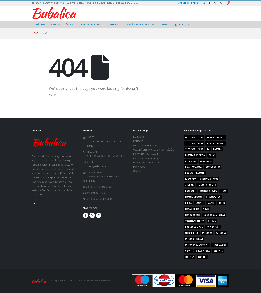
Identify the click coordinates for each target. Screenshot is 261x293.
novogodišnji (192, 215)
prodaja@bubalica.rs (98, 166)
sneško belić (191, 233)
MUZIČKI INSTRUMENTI (138, 24)
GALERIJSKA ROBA (90, 24)
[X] (215, 3)
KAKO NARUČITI (141, 137)
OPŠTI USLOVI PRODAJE (145, 145)
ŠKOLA (69, 24)
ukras (188, 251)
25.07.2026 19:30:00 (215, 143)
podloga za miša (194, 227)
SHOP (54, 24)
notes (221, 203)
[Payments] (180, 280)
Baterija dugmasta (195, 155)
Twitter (92, 215)
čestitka (189, 257)
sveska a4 (207, 233)
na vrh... (36, 203)
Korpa (194, 3)
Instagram (98, 215)
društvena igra (193, 167)
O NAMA (164, 24)
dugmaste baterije (194, 173)
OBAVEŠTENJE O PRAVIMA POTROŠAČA (153, 149)
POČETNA (40, 24)
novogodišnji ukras (214, 215)
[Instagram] (221, 3)
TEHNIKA (113, 24)
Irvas (223, 191)
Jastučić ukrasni (193, 197)
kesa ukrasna (213, 197)
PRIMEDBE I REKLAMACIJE (146, 158)
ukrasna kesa (202, 251)
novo (206, 209)
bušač (212, 155)
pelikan (212, 221)
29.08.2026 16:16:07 (194, 149)
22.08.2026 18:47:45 (194, 143)
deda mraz (190, 161)
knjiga (188, 203)
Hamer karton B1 (207, 185)
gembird (189, 185)
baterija (217, 149)
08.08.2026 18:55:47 (194, 137)
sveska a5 (221, 233)
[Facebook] (209, 3)
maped (211, 203)
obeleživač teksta (194, 221)
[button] (204, 3)
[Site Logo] (54, 12)
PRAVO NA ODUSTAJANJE (146, 154)
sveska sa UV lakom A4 (196, 245)
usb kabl (218, 251)
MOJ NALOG (139, 166)
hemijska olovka (208, 191)
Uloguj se (183, 24)
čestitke (202, 257)
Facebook (85, 215)
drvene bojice (213, 167)
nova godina (192, 209)
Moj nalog (183, 3)
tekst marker (219, 245)
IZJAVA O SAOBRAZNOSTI (146, 162)
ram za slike (213, 227)
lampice (200, 203)
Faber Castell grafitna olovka (201, 179)
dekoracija (206, 161)
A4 (208, 149)
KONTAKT (138, 141)
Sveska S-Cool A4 (194, 239)
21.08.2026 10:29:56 (215, 137)
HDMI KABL (190, 191)
